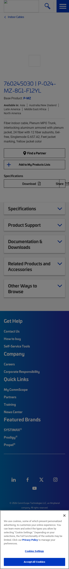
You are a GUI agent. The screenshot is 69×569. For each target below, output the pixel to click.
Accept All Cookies (34, 561)
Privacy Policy (30, 539)
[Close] (64, 515)
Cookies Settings (34, 551)
